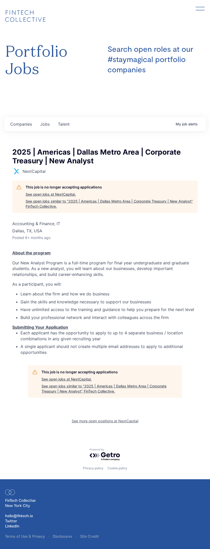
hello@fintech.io (19, 515)
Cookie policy (117, 468)
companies (21, 124)
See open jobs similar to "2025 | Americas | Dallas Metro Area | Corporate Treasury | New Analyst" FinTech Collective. (109, 203)
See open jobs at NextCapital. (51, 194)
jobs (45, 124)
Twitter (11, 520)
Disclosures (63, 536)
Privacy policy (93, 468)
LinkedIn (12, 526)
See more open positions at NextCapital (105, 421)
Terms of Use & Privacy (25, 536)
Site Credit (89, 536)
